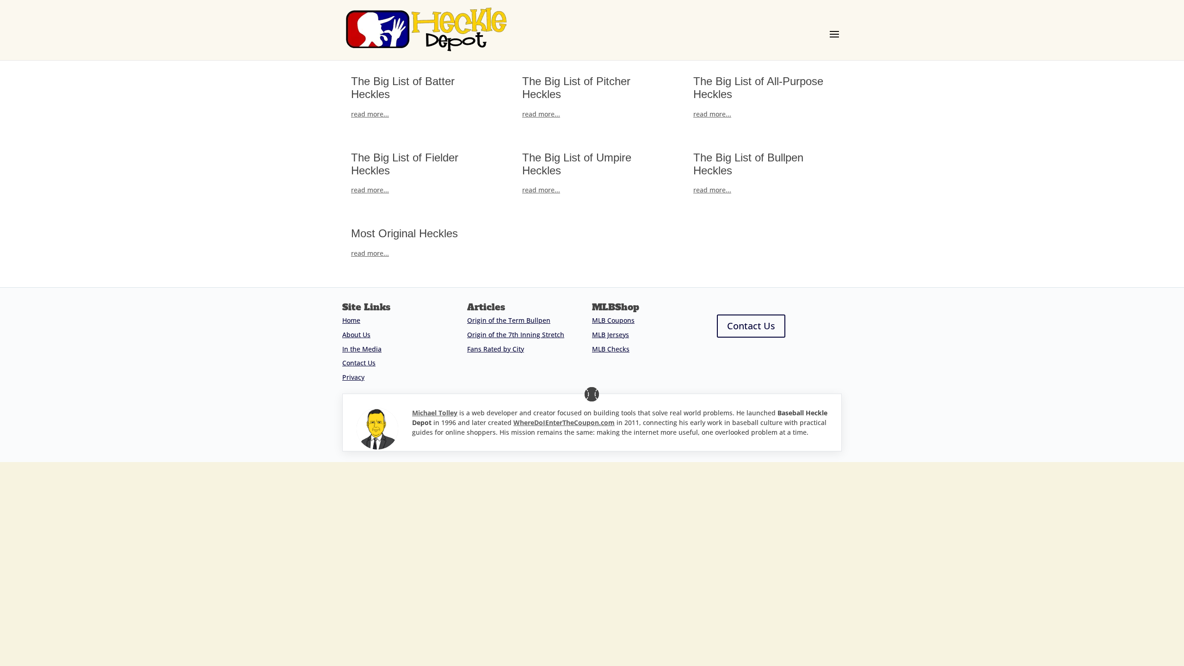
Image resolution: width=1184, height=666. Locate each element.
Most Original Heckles (404, 234)
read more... (370, 114)
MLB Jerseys (610, 334)
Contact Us (359, 362)
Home (351, 320)
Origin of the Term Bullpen (508, 320)
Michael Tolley (434, 412)
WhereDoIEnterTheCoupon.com (564, 422)
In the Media (362, 349)
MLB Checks (610, 349)
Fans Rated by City (495, 349)
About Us (356, 334)
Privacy (353, 377)
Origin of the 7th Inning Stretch (515, 334)
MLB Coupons (613, 320)
